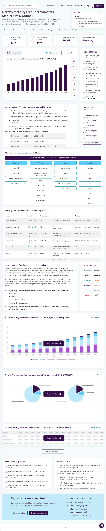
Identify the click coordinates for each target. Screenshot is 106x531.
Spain (90, 198)
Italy (90, 193)
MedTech (78, 16)
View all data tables (51, 451)
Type (40, 180)
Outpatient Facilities (16, 178)
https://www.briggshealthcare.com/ (87, 234)
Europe (65, 173)
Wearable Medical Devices (84, 19)
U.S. (90, 173)
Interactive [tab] (16, 53)
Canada (90, 168)
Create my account (38, 513)
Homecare (16, 173)
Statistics (49, 6)
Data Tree (76, 13)
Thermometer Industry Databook (88, 21)
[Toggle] (73, 16)
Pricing (69, 6)
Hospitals (16, 168)
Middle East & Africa (65, 183)
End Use (16, 163)
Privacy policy (65, 527)
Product (40, 163)
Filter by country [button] (52, 53)
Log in (88, 5)
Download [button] (68, 53)
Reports (60, 6)
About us (57, 527)
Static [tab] (9, 53)
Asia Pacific (65, 188)
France (90, 188)
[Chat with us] (101, 525)
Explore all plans (19, 513)
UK (90, 183)
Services (77, 6)
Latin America (65, 168)
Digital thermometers (40, 168)
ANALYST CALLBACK (92, 143)
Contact (50, 527)
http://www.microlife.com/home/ (86, 220)
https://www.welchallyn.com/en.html (87, 240)
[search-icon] (35, 5)
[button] (77, 16)
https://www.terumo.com (83, 247)
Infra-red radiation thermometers (40, 174)
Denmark (90, 203)
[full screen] (74, 60)
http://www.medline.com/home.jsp (87, 227)
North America (65, 178)
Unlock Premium (52, 344)
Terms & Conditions (76, 527)
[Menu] (4, 6)
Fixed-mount (40, 185)
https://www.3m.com (82, 253)
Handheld (40, 190)
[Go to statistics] (71, 427)
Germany (90, 178)
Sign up (99, 5)
